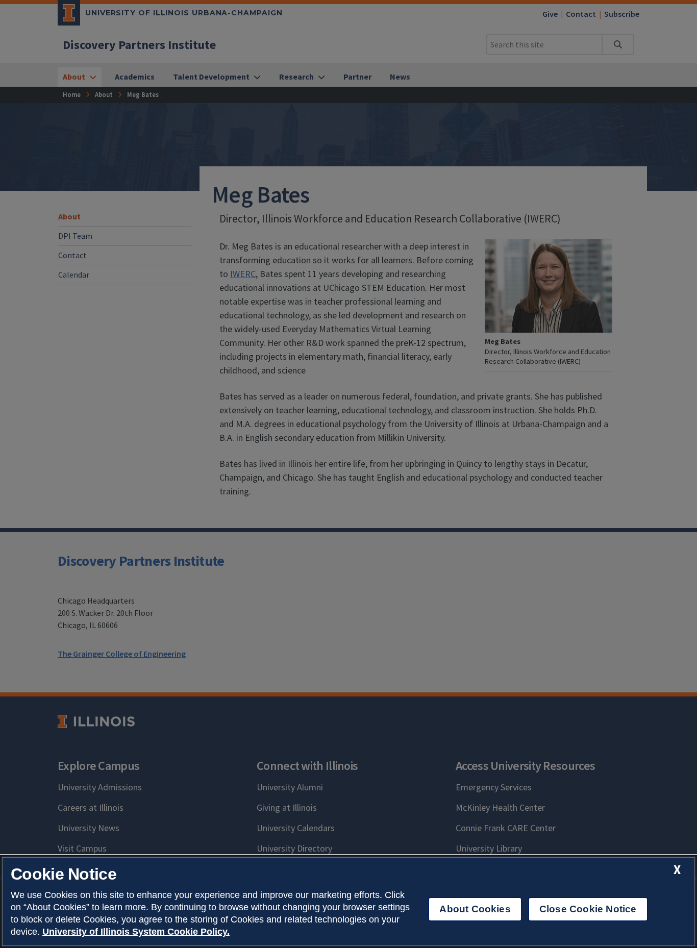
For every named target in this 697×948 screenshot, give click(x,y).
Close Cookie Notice (588, 909)
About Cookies (474, 909)
